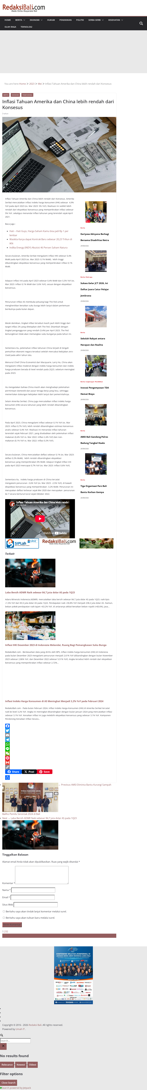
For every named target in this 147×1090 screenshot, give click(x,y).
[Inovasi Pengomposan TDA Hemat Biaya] (96, 357)
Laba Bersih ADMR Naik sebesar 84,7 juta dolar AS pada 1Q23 (40, 592)
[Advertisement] (73, 52)
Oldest (32, 1064)
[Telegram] (59, 739)
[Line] (59, 749)
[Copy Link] (59, 767)
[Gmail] (59, 762)
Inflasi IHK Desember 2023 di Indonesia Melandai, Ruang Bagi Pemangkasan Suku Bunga (56, 645)
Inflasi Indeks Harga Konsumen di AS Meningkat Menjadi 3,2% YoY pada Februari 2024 (54, 701)
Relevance (7, 1064)
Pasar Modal (27, 95)
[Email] (59, 735)
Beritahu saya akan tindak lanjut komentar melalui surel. (36, 911)
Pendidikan (65, 20)
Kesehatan (114, 20)
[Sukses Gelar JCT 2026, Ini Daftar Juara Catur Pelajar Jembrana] (96, 252)
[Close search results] (3, 1046)
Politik (80, 20)
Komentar (8, 883)
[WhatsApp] (59, 744)
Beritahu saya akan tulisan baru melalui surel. (30, 917)
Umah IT (20, 1029)
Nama (6, 890)
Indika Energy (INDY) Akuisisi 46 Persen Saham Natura (38, 247)
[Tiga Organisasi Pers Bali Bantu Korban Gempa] (96, 455)
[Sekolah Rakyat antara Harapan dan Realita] (96, 307)
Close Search (9, 1082)
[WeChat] (59, 753)
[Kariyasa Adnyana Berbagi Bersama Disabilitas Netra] (96, 203)
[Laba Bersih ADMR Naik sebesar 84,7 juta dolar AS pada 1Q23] (30, 560)
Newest (21, 1064)
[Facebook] (59, 726)
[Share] (59, 777)
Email (6, 897)
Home (8, 20)
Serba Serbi (94, 20)
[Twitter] (59, 730)
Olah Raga (10, 26)
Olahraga (89, 277)
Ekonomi (34, 20)
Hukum (51, 20)
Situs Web (7, 904)
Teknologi (26, 26)
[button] (23, 20)
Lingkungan (90, 382)
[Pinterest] (59, 758)
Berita (18, 20)
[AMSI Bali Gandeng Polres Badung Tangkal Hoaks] (96, 406)
